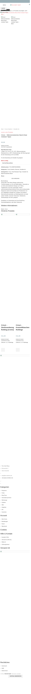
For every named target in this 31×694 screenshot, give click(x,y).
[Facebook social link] (14, 1)
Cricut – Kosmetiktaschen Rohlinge (22, 327)
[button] (3, 350)
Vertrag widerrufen (15, 676)
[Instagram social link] (16, 1)
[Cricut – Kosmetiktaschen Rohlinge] (23, 268)
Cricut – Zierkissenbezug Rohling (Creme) (7, 327)
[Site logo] (15, 5)
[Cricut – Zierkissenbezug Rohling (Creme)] (8, 268)
